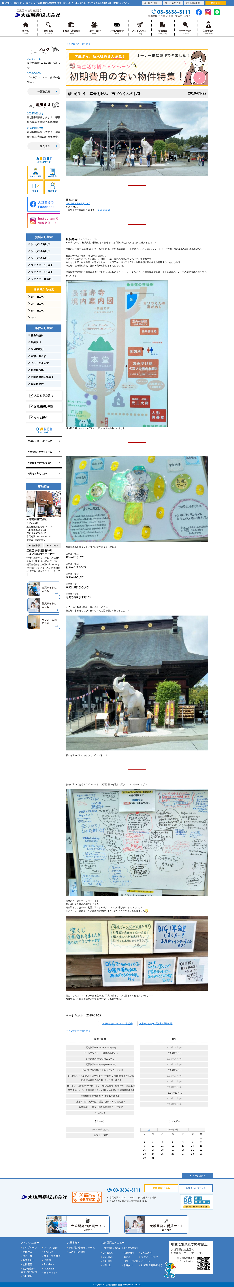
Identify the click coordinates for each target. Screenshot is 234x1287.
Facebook (49, 1264)
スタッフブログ (140, 32)
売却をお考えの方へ (38, 473)
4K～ (34, 317)
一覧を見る (43, 91)
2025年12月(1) (175, 1093)
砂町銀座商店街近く (42, 376)
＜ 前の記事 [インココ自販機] (117, 1023)
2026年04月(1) (175, 1070)
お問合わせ (29, 1260)
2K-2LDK (108, 1257)
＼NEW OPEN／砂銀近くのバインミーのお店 (101, 1070)
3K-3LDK (108, 1261)
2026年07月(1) (175, 1053)
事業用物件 (37, 383)
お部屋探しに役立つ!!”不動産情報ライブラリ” (101, 1107)
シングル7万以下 (40, 244)
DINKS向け (37, 349)
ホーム (25, 32)
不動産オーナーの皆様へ (40, 462)
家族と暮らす (38, 356)
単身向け (36, 342)
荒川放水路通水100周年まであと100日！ (101, 1096)
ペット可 (146, 1261)
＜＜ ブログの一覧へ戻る (78, 44)
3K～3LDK (37, 310)
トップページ (30, 1247)
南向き (127, 1257)
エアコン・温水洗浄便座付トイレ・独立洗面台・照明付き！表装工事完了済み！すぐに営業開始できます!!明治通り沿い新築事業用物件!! (101, 1088)
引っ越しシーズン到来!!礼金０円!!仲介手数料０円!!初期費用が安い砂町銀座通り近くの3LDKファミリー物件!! (100, 1078)
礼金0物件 (37, 335)
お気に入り (175, 3)
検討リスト (29, 1256)
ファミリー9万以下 (42, 272)
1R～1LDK (37, 296)
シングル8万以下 (40, 251)
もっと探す (41, 417)
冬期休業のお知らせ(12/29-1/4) (101, 1059)
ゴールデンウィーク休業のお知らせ (100, 1053)
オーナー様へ (185, 32)
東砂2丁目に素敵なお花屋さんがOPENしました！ (101, 1101)
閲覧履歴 (195, 3)
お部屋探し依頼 (43, 406)
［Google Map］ (102, 210)
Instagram (49, 1268)
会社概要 (162, 32)
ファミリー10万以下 (42, 279)
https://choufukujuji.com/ (78, 203)
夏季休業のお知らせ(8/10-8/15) (101, 1064)
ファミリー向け (149, 1257)
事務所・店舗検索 (71, 32)
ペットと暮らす (40, 363)
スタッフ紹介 (94, 32)
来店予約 (215, 3)
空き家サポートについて (40, 441)
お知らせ (48, 1251)
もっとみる (100, 1113)
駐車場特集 (37, 370)
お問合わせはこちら (196, 1188)
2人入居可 (146, 1252)
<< (149, 1129)
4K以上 (107, 1265)
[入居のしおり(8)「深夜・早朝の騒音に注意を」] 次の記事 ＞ (157, 1023)
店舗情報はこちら (161, 1188)
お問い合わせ (117, 32)
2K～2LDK (37, 303)
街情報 (47, 1260)
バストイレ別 (130, 1261)
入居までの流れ (43, 395)
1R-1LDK (108, 1252)
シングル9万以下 (40, 258)
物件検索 (48, 32)
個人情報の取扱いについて (29, 1270)
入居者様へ (208, 32)
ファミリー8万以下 (42, 265)
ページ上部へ (199, 1175)
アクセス (54, 545)
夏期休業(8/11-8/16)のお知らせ (101, 1047)
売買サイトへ (51, 1272)
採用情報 (27, 1276)
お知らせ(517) (101, 1135)
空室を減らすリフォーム (40, 452)
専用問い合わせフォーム (82, 1247)
